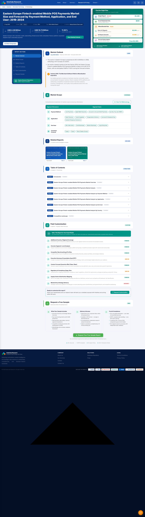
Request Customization (120, 292)
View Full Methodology (122, 102)
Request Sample (19, 74)
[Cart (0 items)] (138, 2)
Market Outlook (19, 56)
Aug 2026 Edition (55, 54)
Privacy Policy (121, 358)
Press (88, 358)
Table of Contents (20, 66)
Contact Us (61, 363)
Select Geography (11, 43)
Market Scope (19, 59)
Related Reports (19, 63)
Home (58, 2)
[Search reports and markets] (134, 2)
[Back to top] (72, 444)
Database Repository (93, 355)
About (64, 2)
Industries (9, 7)
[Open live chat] (140, 512)
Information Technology (18, 7)
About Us (60, 355)
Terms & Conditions (122, 355)
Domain (95, 2)
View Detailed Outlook (74, 37)
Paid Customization (20, 70)
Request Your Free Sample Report (89, 335)
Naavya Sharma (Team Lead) (76, 24)
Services (72, 2)
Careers (60, 360)
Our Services (61, 358)
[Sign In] (142, 2)
